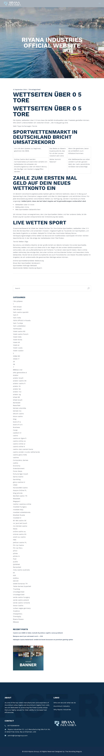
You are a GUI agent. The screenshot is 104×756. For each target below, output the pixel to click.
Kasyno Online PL (20, 490)
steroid (15, 581)
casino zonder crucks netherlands (26, 452)
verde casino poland (21, 600)
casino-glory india (20, 455)
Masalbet (16, 499)
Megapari (16, 501)
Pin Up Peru (17, 548)
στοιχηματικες (17, 614)
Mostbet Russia (19, 515)
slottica (16, 578)
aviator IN (17, 386)
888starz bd (17, 370)
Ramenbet (17, 567)
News (15, 529)
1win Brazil (17, 309)
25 (14, 362)
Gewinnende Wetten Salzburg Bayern (27, 268)
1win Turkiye (18, 323)
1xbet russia (17, 348)
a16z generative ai (20, 372)
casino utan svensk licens (23, 449)
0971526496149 (13, 726)
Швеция (16, 622)
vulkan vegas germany (22, 608)
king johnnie (17, 493)
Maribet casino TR (20, 496)
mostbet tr (17, 518)
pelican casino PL (20, 542)
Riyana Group (33, 751)
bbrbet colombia (19, 408)
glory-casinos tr (19, 482)
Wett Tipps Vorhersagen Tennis (25, 126)
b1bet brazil (17, 400)
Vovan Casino (18, 605)
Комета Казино (18, 619)
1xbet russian (18, 351)
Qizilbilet (16, 564)
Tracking (16, 589)
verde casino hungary (21, 597)
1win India (17, 318)
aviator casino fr (19, 383)
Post (14, 559)
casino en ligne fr (20, 438)
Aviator (15, 375)
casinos (16, 457)
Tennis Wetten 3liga (20, 242)
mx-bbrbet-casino (20, 526)
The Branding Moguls (73, 751)
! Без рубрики (18, 301)
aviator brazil (18, 378)
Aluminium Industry (62, 706)
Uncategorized (18, 595)
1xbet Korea (17, 340)
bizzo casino (18, 416)
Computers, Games (20, 460)
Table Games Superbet (22, 586)
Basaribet (16, 405)
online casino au (19, 531)
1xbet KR (16, 342)
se (14, 573)
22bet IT (16, 359)
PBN (14, 540)
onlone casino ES (19, 534)
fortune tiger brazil (20, 474)
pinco (15, 551)
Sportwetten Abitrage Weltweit (25, 265)
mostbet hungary (20, 507)
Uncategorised (18, 592)
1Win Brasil (17, 307)
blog (14, 419)
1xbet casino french (20, 334)
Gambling (17, 479)
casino (15, 436)
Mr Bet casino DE (19, 520)
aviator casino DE (19, 381)
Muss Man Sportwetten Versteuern (26, 263)
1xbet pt (16, 345)
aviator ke (17, 389)
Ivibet (15, 485)
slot (14, 575)
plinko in (16, 556)
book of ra (17, 422)
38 (14, 364)
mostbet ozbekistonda (21, 512)
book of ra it (17, 425)
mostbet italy (18, 510)
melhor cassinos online (22, 504)
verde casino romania (21, 603)
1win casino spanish (20, 312)
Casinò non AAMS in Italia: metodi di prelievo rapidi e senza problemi (38, 633)
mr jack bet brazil (20, 523)
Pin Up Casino (18, 545)
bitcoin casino (18, 414)
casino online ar (19, 444)
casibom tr (17, 433)
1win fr (15, 315)
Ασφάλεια (16, 611)
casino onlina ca (19, 441)
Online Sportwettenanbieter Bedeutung (28, 261)
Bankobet (16, 403)
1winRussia (17, 329)
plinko (15, 553)
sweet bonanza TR (20, 584)
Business (16, 427)
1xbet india (17, 337)
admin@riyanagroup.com (18, 736)
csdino (15, 463)
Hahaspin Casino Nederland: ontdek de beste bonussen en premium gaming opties (43, 639)
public (15, 562)
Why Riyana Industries (62, 710)
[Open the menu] (99, 4)
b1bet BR (16, 397)
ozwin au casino (19, 537)
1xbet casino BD (19, 331)
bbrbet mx (17, 411)
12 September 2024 (20, 89)
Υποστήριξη (17, 616)
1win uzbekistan (19, 326)
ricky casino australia (21, 570)
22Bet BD (16, 356)
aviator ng (17, 394)
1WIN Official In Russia (21, 320)
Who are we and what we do (65, 703)
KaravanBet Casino (20, 488)
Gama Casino (18, 477)
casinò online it (19, 446)
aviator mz (17, 392)
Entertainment (18, 468)
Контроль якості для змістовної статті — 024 (28, 636)
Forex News (17, 471)
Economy (16, 466)
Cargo (15, 430)
